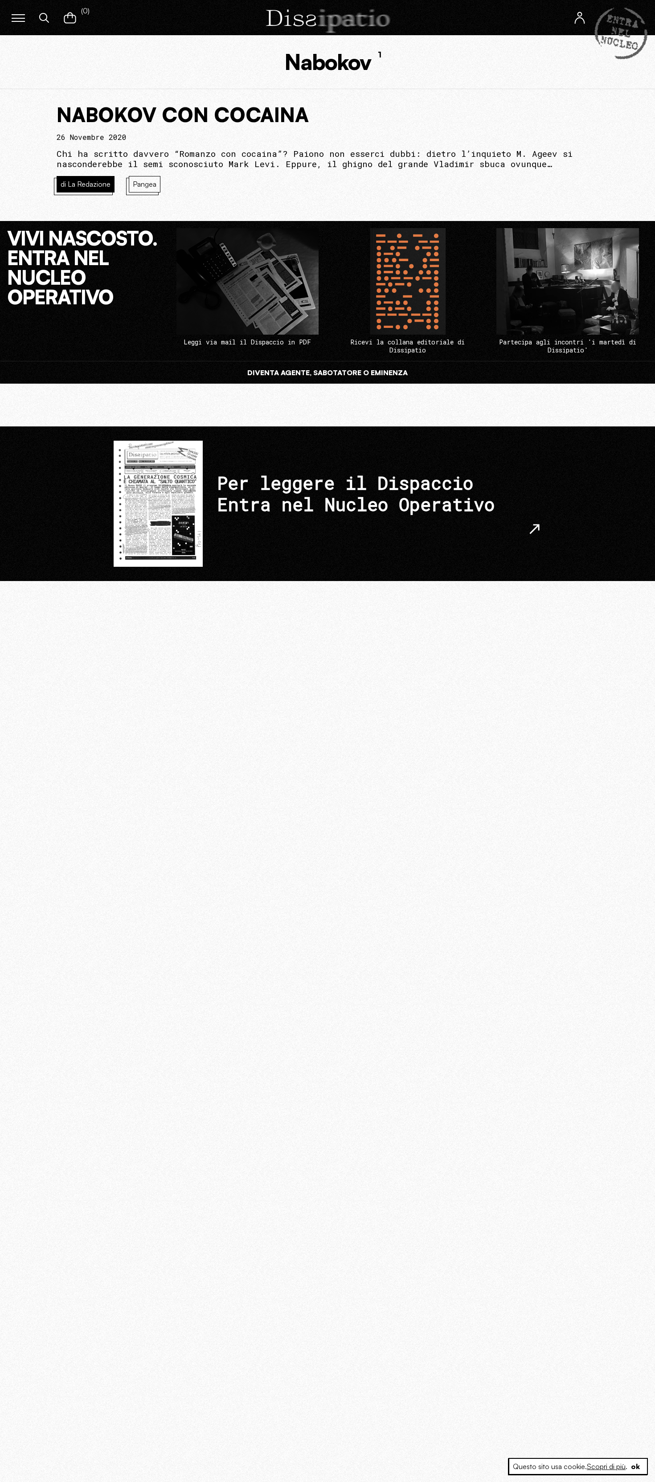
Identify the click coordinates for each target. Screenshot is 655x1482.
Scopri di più (606, 1466)
